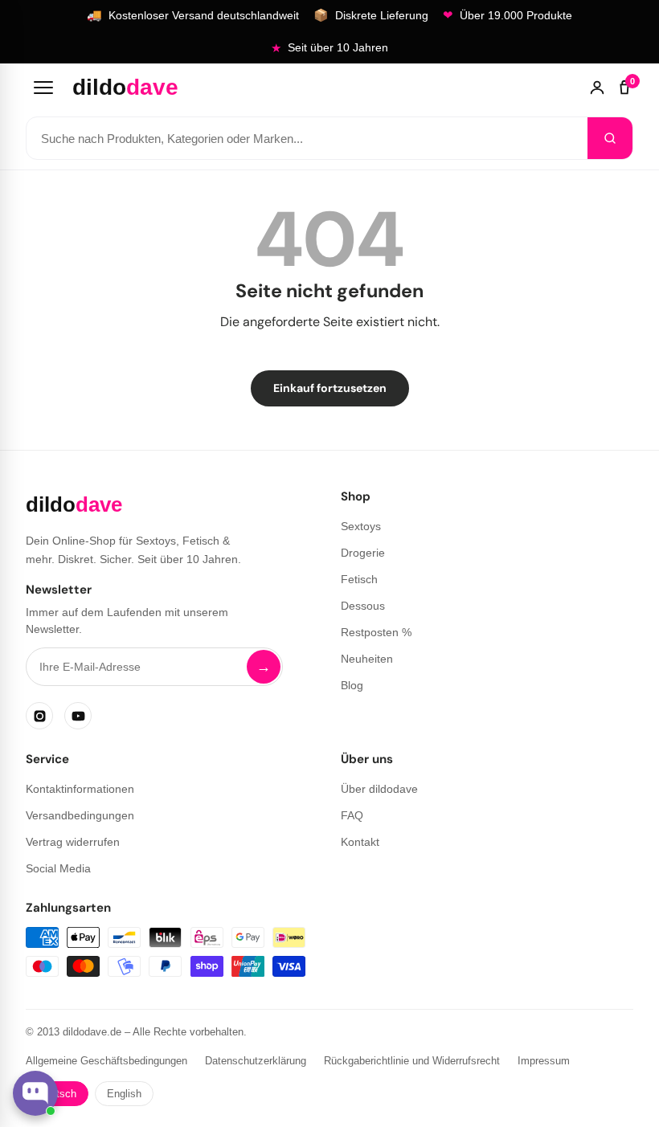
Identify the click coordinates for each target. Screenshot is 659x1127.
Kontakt (360, 841)
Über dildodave (379, 788)
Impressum (544, 1061)
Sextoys (361, 526)
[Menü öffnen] (43, 87)
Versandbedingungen (80, 815)
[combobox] (307, 138)
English (124, 1094)
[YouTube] (78, 715)
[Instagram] (39, 715)
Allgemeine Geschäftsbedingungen (106, 1061)
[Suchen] (609, 138)
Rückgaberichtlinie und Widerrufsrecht (412, 1061)
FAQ (352, 815)
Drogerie (363, 552)
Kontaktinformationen (80, 788)
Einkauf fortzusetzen (330, 388)
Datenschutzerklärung (255, 1061)
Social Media (58, 868)
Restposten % (376, 632)
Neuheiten (367, 658)
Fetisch (359, 579)
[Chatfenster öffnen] (35, 1093)
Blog (352, 685)
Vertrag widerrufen (73, 841)
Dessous (363, 605)
